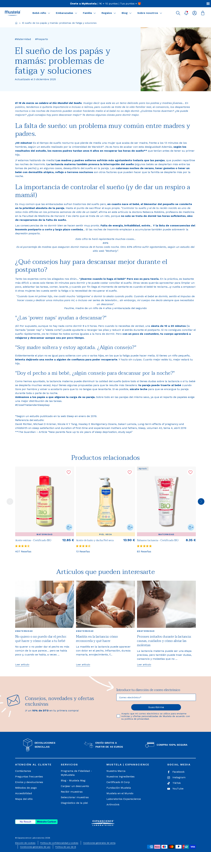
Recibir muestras (72, 791)
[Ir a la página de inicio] (16, 23)
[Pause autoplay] (208, 3)
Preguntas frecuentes (29, 776)
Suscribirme (156, 707)
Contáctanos (23, 770)
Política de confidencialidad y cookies (59, 843)
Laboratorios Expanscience (123, 798)
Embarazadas (64, 12)
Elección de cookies (25, 843)
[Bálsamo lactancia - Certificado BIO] (166, 501)
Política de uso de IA (65, 847)
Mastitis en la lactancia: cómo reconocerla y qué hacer (97, 639)
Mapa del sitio (24, 798)
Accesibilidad (23, 793)
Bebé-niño (39, 12)
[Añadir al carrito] (69, 527)
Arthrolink (112, 804)
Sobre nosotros (147, 12)
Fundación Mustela (118, 787)
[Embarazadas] (76, 13)
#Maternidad (24, 631)
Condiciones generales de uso (35, 847)
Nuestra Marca (115, 770)
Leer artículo (22, 664)
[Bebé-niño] (49, 13)
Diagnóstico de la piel (74, 802)
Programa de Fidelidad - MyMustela (76, 772)
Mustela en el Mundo (119, 793)
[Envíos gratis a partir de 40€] (105, 4)
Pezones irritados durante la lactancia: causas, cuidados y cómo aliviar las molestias (164, 641)
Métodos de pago (26, 787)
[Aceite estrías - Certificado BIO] (44, 501)
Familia (87, 12)
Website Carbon (46, 821)
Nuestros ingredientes (120, 776)
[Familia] (95, 13)
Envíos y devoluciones (29, 782)
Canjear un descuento (75, 786)
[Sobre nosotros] (161, 13)
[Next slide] (201, 501)
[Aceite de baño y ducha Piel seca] (105, 501)
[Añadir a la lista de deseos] (68, 472)
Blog (125, 12)
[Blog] (130, 13)
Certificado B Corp (118, 782)
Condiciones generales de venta (99, 843)
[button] (178, 13)
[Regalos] (115, 13)
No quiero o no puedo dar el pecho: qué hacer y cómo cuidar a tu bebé (40, 639)
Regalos (107, 12)
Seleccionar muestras (75, 797)
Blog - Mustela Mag (73, 780)
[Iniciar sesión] (194, 13)
